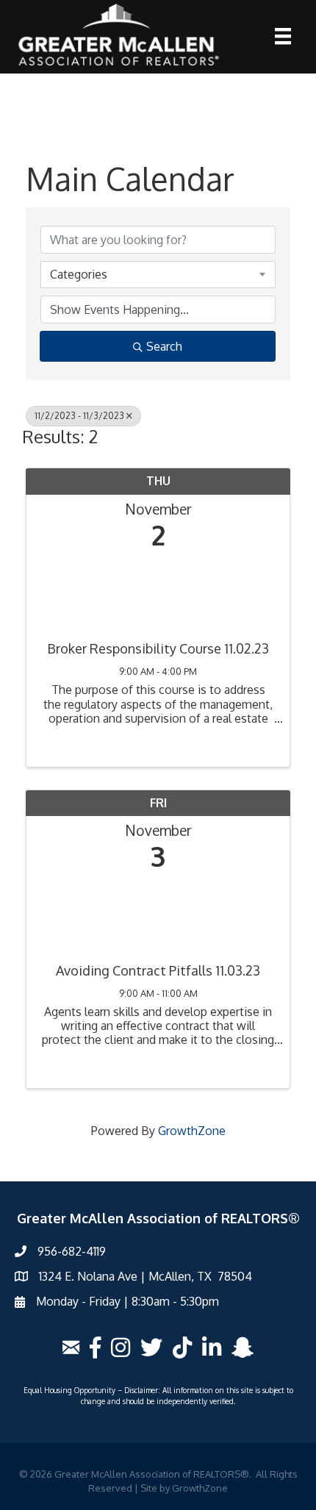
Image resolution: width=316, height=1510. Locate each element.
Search (164, 346)
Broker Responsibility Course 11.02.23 (158, 648)
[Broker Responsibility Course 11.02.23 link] (158, 591)
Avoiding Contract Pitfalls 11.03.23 (158, 970)
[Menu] (283, 36)
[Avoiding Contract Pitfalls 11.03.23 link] (158, 913)
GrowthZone (192, 1130)
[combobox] (158, 274)
